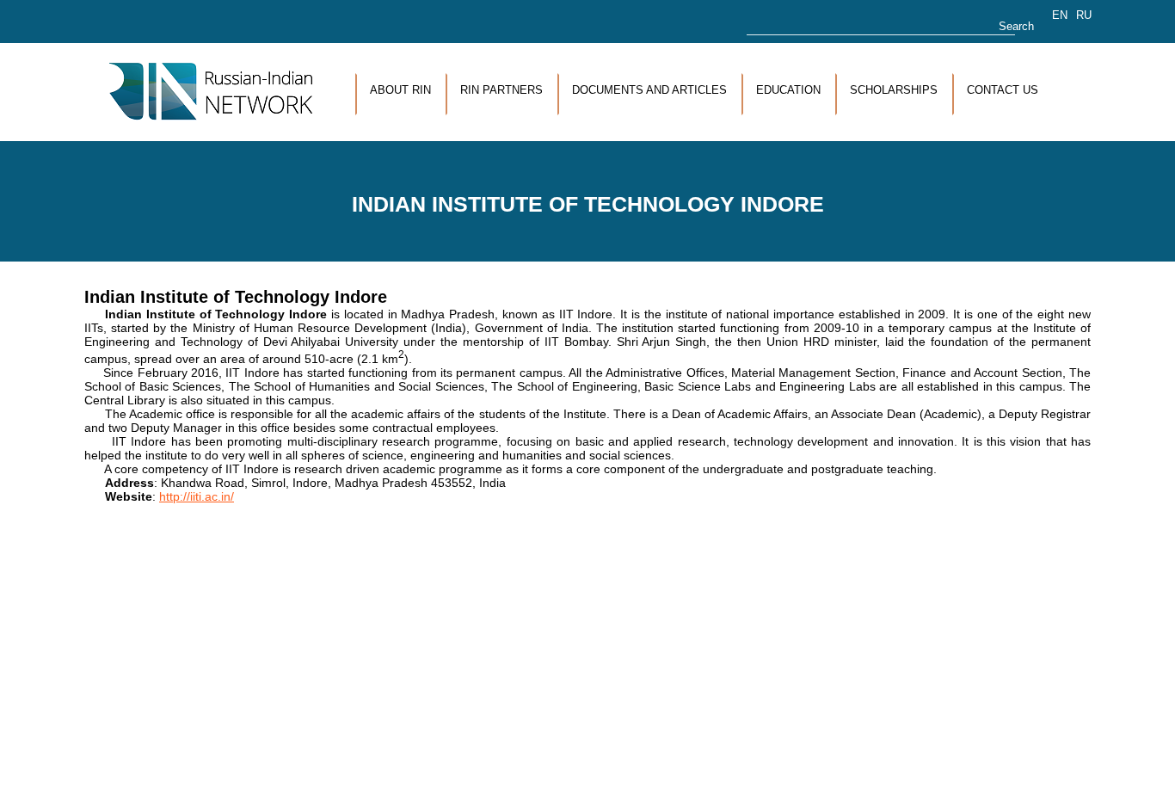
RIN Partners (501, 89)
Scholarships (894, 89)
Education (788, 89)
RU (1084, 15)
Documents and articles (649, 89)
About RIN (400, 89)
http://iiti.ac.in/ (196, 496)
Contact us (1002, 89)
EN (1059, 15)
